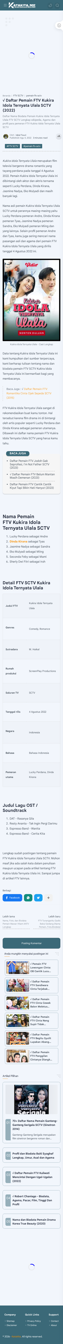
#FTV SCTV (12, 146)
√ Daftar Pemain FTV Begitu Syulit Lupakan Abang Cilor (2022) (40, 1038)
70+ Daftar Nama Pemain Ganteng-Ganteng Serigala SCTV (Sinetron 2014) (34, 1125)
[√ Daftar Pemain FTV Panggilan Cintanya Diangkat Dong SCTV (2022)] (17, 1056)
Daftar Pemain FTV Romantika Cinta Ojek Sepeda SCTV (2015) (28, 393)
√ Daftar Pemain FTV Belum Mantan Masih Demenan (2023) (32, 476)
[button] (50, 5)
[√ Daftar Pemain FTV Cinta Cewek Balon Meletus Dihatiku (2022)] (17, 1003)
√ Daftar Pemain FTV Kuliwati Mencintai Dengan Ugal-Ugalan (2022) (32, 1177)
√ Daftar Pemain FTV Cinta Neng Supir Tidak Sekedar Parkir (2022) (39, 1020)
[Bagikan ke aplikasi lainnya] (48, 897)
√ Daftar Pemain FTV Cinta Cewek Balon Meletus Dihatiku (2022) (40, 1003)
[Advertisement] (31, 55)
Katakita (16, 1336)
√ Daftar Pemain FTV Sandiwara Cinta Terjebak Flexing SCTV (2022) (39, 985)
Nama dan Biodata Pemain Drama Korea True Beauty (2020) (34, 1221)
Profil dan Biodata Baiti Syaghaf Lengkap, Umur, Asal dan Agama (33, 1155)
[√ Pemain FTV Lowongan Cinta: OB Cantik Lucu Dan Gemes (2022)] (17, 967)
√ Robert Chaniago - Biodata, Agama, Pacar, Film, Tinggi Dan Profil (32, 1200)
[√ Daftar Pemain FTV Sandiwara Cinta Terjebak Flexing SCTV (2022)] (17, 985)
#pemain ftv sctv (31, 146)
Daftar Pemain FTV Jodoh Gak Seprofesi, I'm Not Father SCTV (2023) (29, 464)
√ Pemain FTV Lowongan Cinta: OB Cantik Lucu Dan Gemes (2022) (41, 967)
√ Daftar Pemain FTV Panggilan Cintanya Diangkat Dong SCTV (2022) (41, 1056)
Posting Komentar (32, 943)
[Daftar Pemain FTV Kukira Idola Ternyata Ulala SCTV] (31, 300)
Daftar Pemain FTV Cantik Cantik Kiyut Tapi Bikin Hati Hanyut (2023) (32, 486)
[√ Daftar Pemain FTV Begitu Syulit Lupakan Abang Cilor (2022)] (17, 1038)
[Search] (57, 5)
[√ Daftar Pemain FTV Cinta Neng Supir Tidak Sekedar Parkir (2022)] (17, 1020)
